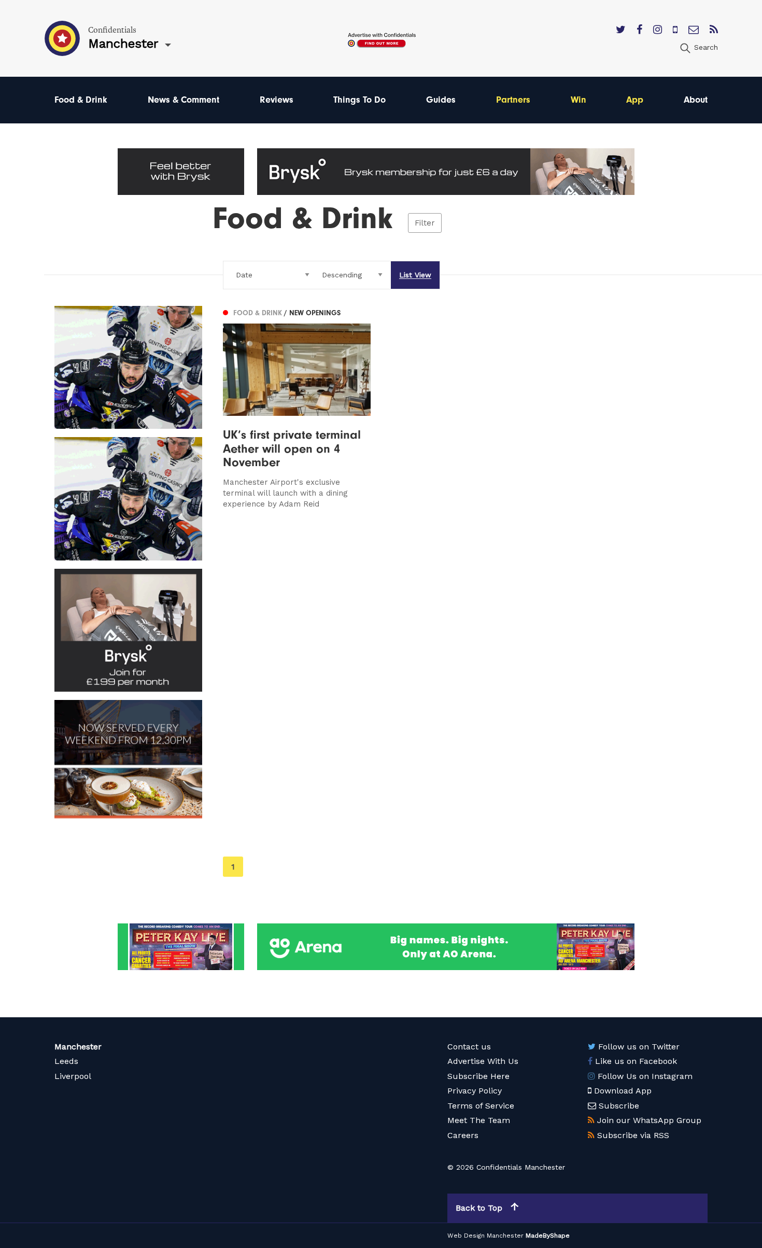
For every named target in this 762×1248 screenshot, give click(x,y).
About (696, 99)
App (634, 99)
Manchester (78, 1046)
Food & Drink (80, 99)
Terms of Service (480, 1106)
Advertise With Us (482, 1061)
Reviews (276, 99)
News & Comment (183, 99)
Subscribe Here (478, 1076)
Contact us (469, 1046)
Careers (462, 1135)
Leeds (66, 1061)
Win (578, 99)
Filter (425, 223)
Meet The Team (478, 1120)
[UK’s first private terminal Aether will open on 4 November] (297, 408)
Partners (513, 99)
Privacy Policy (474, 1091)
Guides (441, 99)
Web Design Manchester (485, 1235)
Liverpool (72, 1076)
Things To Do (359, 99)
